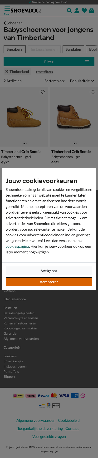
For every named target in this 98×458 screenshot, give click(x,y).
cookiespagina (17, 246)
